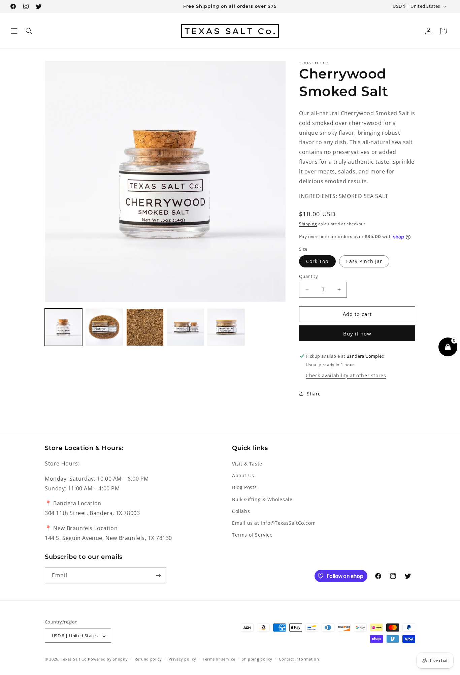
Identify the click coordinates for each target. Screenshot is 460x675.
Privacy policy (182, 659)
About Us (243, 475)
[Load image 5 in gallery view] (226, 327)
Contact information (299, 659)
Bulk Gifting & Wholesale (262, 499)
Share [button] (314, 393)
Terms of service (219, 659)
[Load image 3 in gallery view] (145, 327)
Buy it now (357, 333)
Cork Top (317, 261)
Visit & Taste (247, 463)
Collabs (241, 511)
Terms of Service (252, 535)
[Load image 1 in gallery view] (63, 327)
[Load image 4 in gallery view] (185, 327)
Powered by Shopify (108, 659)
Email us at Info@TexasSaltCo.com (274, 523)
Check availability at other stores (346, 375)
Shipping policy (257, 659)
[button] (14, 31)
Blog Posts (244, 487)
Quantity (308, 276)
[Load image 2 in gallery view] (104, 327)
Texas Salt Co (74, 659)
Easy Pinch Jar (364, 261)
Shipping (308, 224)
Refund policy (148, 659)
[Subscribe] (158, 575)
